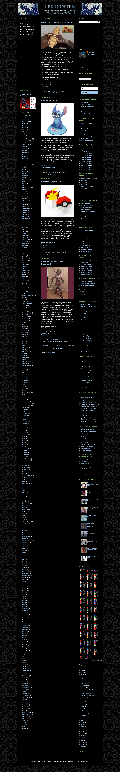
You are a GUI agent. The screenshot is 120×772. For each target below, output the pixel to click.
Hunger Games (26, 374)
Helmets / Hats (25, 361)
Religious (24, 556)
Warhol (23, 701)
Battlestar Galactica (27, 164)
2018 (42, 72)
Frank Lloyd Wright (27, 303)
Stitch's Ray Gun (85, 184)
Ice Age (24, 376)
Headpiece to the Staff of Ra (88, 444)
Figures (51, 174)
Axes (23, 154)
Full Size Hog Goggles (86, 249)
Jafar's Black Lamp (85, 194)
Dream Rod (84, 182)
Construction (25, 222)
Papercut (24, 505)
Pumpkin (24, 544)
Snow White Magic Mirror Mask (89, 178)
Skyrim (23, 594)
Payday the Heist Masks (87, 268)
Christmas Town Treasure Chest (89, 402)
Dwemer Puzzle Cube (86, 463)
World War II (25, 718)
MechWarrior (25, 438)
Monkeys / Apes (26, 458)
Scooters (24, 579)
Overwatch (24, 498)
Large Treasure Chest (86, 397)
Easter (23, 276)
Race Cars (24, 550)
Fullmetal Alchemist (27, 309)
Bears (23, 166)
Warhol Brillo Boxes (86, 471)
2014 (82, 733)
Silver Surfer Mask (85, 129)
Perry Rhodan (25, 509)
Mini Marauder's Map (46, 84)
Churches (24, 210)
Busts (23, 181)
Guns (23, 342)
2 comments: (62, 91)
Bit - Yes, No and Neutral (87, 251)
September (85, 685)
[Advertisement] (55, 367)
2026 (82, 668)
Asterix (23, 146)
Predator (24, 538)
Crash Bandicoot (26, 226)
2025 (82, 670)
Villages (24, 691)
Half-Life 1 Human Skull (87, 388)
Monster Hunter (26, 460)
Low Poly (24, 419)
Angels (23, 131)
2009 (82, 744)
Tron (23, 674)
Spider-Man (25, 608)
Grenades (24, 334)
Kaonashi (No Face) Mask (87, 446)
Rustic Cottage (84, 262)
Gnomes (24, 326)
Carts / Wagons (26, 193)
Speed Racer (25, 606)
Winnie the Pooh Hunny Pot (88, 186)
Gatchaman (25, 318)
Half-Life (24, 345)
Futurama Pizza (85, 312)
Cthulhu (24, 227)
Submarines (25, 631)
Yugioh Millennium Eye (86, 370)
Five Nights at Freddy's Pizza (88, 306)
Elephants (24, 280)
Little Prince (25, 413)
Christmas (24, 206)
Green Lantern (25, 330)
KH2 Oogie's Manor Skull (87, 384)
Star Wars (24, 617)
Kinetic (23, 390)
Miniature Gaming (26, 454)
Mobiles (24, 456)
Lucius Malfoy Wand (86, 152)
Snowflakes (25, 598)
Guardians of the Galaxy (28, 338)
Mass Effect (25, 434)
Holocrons (24, 367)
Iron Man (24, 384)
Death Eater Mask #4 (86, 163)
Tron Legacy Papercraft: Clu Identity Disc (93, 484)
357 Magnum (84, 327)
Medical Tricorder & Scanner (88, 211)
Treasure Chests (26, 672)
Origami (47, 254)
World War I (25, 716)
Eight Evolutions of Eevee (48, 242)
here (49, 66)
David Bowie (25, 237)
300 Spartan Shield (86, 437)
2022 (82, 677)
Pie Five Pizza (84, 310)
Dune (23, 274)
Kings (23, 394)
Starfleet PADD (84, 217)
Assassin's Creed (26, 144)
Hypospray (83, 220)
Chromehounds (26, 208)
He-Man (24, 353)
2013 (82, 735)
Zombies (24, 728)
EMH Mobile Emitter (86, 209)
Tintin (23, 654)
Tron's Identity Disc (85, 247)
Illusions (24, 378)
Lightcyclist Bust (85, 239)
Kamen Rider (25, 388)
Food (23, 299)
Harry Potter (53, 92)
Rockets (24, 563)
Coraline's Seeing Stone (87, 440)
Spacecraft (24, 604)
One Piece (24, 494)
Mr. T (23, 471)
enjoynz (77, 761)
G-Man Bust (84, 329)
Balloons (24, 156)
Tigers (23, 652)
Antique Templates (26, 139)
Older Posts (71, 345)
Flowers (24, 297)
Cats (23, 198)
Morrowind (24, 463)
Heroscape (25, 363)
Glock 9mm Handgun (86, 340)
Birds (23, 169)
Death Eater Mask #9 (86, 153)
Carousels (24, 189)
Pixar (23, 517)
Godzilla (24, 328)
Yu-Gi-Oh (24, 724)
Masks (23, 431)
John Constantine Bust (86, 264)
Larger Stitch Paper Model (48, 167)
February (84, 713)
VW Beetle (24, 693)
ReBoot (24, 552)
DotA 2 (23, 268)
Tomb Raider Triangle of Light (88, 431)
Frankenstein (25, 305)
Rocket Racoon (26, 561)
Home (58, 345)
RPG (23, 565)
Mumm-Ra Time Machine (87, 363)
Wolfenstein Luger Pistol (87, 266)
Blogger (88, 761)
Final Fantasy (25, 291)
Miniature (24, 452)
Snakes (24, 596)
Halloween (24, 347)
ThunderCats (25, 650)
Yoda (23, 722)
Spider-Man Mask (85, 134)
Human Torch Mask (86, 127)
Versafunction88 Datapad (87, 106)
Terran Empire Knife (86, 215)
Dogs (23, 262)
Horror (23, 369)
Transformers (25, 670)
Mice (23, 446)
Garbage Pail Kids (26, 316)
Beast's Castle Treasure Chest (88, 410)
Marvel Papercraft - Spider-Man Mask (92, 548)
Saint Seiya (25, 569)
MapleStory (25, 427)
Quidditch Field (45, 81)
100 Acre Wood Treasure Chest (89, 419)
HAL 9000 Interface (86, 450)
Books (23, 173)
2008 (82, 746)
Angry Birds (25, 133)
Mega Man (24, 442)
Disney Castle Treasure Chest (88, 414)
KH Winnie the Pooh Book (87, 285)
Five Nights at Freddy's (28, 295)
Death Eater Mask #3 (86, 165)
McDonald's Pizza (85, 319)
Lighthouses (25, 409)
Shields (24, 585)
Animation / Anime (26, 137)
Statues (24, 621)
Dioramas (24, 255)
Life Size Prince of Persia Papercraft (88, 698)
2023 (82, 674)
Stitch (55, 174)
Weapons (24, 703)
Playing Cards (25, 523)
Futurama (24, 311)
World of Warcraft (26, 714)
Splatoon (24, 612)
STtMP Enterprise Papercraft (91, 516)
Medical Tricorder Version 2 (88, 205)
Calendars (24, 185)
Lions (23, 411)
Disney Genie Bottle (86, 372)
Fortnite (24, 301)
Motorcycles (25, 465)
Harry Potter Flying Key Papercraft (57, 22)
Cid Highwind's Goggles (87, 190)
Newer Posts (45, 345)
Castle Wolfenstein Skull (87, 380)
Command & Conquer (27, 220)
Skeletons (24, 590)
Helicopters (25, 357)
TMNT (23, 656)
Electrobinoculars (85, 112)
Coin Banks (25, 214)
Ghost (23, 322)
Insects (24, 382)
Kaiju (23, 386)
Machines (24, 423)
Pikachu (54, 233)
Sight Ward (83, 294)
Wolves (24, 710)
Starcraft (24, 619)
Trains (23, 668)
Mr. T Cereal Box (85, 473)
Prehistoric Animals (27, 540)
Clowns (24, 212)
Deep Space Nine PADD (87, 203)
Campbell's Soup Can (86, 475)
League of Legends (27, 403)
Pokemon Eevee (45, 333)
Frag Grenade (84, 331)
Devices (47, 92)
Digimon (24, 253)
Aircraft (24, 123)
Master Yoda (44, 328)
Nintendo (24, 492)
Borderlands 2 (25, 175)
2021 (82, 718)
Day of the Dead (26, 239)
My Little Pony (25, 477)
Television (24, 641)
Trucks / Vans (25, 676)
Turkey (23, 677)
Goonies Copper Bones (87, 438)
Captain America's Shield (87, 125)
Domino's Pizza (85, 315)
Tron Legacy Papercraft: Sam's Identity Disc (92, 541)
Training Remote (85, 110)
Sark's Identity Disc (85, 245)
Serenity (24, 581)
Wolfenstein (25, 708)
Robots (24, 559)
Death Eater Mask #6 (86, 159)
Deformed (24, 245)
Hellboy (24, 359)
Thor (23, 648)
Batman (24, 160)
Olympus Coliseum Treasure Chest (90, 404)
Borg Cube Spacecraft (86, 222)
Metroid (24, 444)
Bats (23, 162)
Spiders (24, 610)
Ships (23, 587)
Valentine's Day (26, 687)
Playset (24, 525)
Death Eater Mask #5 (86, 161)
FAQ (82, 67)
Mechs (23, 436)
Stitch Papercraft (49, 100)
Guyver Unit (84, 361)
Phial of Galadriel (85, 352)
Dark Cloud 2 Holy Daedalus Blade (90, 260)
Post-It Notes (25, 534)
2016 (82, 729)
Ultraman (24, 681)
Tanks (23, 639)
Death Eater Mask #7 (86, 157)
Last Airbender (25, 401)
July (83, 702)
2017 (82, 726)
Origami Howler (45, 86)
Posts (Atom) (51, 352)
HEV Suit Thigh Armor (86, 335)
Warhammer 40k (26, 697)
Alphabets (24, 127)
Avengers (24, 152)
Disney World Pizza (86, 313)
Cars (23, 191)
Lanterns (24, 400)
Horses (24, 371)
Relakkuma (25, 554)
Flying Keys (84, 148)
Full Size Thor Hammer (87, 123)
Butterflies (24, 183)
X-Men (23, 720)
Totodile (43, 247)
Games (24, 314)
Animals (24, 135)
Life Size (52, 341)
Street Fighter (25, 627)
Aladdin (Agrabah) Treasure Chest (89, 421)
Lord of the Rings (26, 417)
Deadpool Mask (85, 130)
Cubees (24, 229)
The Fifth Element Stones (87, 429)
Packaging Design (26, 500)
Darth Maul (25, 235)
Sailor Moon (25, 567)
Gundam (24, 340)
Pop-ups (24, 529)
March (84, 710)
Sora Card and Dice (86, 192)
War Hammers (25, 695)
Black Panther (25, 171)
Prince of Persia (58, 341)
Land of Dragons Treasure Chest (89, 412)
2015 (82, 731)
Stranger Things (26, 625)
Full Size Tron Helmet (86, 241)
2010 (82, 742)
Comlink (83, 108)
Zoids (23, 726)
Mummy (24, 473)
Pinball (23, 513)
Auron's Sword (84, 180)
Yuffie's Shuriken (85, 196)
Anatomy (24, 129)
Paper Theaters (26, 503)
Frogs (23, 307)
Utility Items (25, 683)
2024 (82, 672)
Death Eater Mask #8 (86, 155)
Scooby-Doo (25, 577)
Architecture (25, 140)
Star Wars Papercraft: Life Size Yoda (92, 532)
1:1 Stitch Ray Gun (46, 165)
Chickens (24, 204)
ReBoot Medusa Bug (86, 367)
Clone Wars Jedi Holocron (87, 113)
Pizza (23, 519)
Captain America (26, 187)
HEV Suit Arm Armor (86, 333)
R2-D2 (43, 329)
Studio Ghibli (25, 629)
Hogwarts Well (45, 79)
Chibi (23, 202)
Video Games (59, 92)
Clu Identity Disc (85, 234)
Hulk (23, 372)
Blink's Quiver (84, 138)
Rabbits (24, 548)
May (83, 706)
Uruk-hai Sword (85, 350)
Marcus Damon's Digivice (87, 369)
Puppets (24, 546)
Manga (23, 425)
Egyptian (24, 278)
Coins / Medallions (26, 216)
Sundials (24, 633)
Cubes (23, 231)
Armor (23, 142)
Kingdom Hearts (26, 392)
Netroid (24, 485)
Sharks (23, 583)
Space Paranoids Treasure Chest (89, 418)
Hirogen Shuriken (85, 213)
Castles (24, 195)
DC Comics (25, 241)
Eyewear (24, 282)
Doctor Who (25, 260)
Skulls (23, 592)
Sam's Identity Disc (85, 238)
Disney (47, 174)
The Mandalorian (26, 647)
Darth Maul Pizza (85, 317)
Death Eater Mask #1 (86, 169)
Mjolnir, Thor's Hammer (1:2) (88, 140)
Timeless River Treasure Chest (89, 408)
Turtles (23, 679)
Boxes (23, 177)
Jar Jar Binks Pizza (85, 304)
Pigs (23, 511)
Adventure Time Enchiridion (88, 283)
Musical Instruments (27, 475)
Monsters (24, 461)
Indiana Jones (25, 380)
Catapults (24, 197)
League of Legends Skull (87, 386)
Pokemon (52, 254)
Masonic (24, 432)
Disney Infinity (25, 258)
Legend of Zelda (26, 405)
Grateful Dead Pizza (86, 308)
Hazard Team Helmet (86, 207)
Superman (24, 635)
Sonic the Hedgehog (27, 602)
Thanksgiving (25, 645)
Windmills (24, 706)
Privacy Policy (84, 69)
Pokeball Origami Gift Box (53, 182)
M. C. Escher (25, 421)
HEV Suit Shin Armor (86, 336)
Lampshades (25, 398)
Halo (23, 349)
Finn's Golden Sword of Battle (88, 365)
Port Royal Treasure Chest (87, 416)
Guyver (24, 343)
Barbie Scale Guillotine (86, 272)
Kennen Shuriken (85, 296)
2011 (82, 740)
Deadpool (24, 243)
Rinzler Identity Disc (86, 236)
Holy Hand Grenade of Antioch (88, 448)
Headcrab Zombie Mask (87, 338)
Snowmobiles (25, 600)
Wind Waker (25, 705)
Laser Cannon (84, 102)
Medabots (24, 440)
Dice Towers (25, 251)
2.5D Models (25, 115)
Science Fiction (26, 575)
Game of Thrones (26, 313)
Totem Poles (25, 660)
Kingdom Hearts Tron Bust (87, 232)
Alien (23, 125)
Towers (24, 664)
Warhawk (24, 699)
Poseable (24, 532)
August (84, 687)
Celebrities (24, 200)
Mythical (24, 479)
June (83, 704)
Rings (23, 558)
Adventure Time (26, 121)
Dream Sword (84, 188)
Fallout (23, 284)
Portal (23, 530)
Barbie (23, 158)
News (23, 487)
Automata (24, 150)
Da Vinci (24, 233)
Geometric (24, 320)
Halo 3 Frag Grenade (86, 270)
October (84, 683)
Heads (23, 355)
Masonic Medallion (85, 442)
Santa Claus (25, 573)
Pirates (23, 515)
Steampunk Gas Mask (86, 274)
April (83, 708)
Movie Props (25, 469)
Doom (23, 266)
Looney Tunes (25, 415)
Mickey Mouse (25, 448)
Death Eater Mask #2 (86, 167)
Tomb (23, 658)
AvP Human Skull (85, 382)
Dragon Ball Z (25, 270)
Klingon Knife (84, 218)
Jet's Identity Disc (85, 243)
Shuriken (24, 588)
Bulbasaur (44, 245)
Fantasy (24, 285)
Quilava (43, 244)
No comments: (62, 172)
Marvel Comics (26, 429)
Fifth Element (25, 287)
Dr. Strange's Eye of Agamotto (88, 136)
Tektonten (91, 52)
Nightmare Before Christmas (26, 489)
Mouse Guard (25, 467)
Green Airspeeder (85, 104)
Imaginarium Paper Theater (88, 435)
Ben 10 (24, 168)
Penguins (24, 507)
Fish (23, 293)
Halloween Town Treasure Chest (89, 406)
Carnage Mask (84, 132)
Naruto (23, 481)
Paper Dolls (25, 502)
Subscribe (84, 92)
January (84, 715)
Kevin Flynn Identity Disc (87, 230)
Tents (23, 643)
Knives (23, 396)
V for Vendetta (25, 685)
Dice (23, 249)
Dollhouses (25, 264)
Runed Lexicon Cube (86, 461)
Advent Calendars (26, 119)
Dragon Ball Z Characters (48, 331)
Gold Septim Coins (85, 459)
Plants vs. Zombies (27, 521)
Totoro (23, 662)
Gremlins (24, 332)
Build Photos (25, 179)
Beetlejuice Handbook (86, 281)
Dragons (24, 272)
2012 (82, 738)
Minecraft (24, 450)
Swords (24, 637)
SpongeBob (25, 614)
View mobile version (58, 348)
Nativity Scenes (26, 483)
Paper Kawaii (68, 220)
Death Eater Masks (46, 82)
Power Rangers (26, 536)
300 (23, 117)
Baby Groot (44, 335)
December (85, 679)
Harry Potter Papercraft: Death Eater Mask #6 (91, 525)
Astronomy (24, 148)
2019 (82, 722)
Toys (23, 666)
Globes (24, 324)
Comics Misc (25, 218)
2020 (82, 720)
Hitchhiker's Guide (26, 365)
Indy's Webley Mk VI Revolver (88, 433)
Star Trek (24, 616)
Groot (23, 336)
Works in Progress (26, 712)
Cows (23, 224)
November (85, 681)
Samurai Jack (25, 571)
